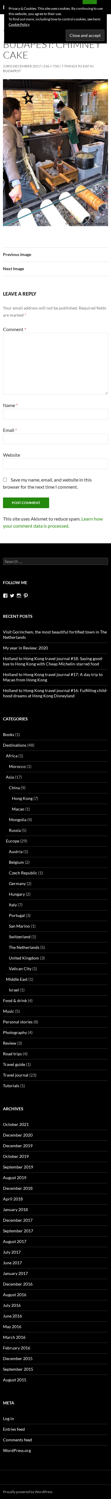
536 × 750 (51, 66)
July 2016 (12, 1305)
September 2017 (18, 1230)
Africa (11, 755)
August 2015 (14, 1379)
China (14, 787)
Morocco (17, 766)
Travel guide (14, 1064)
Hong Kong (22, 798)
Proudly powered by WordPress (27, 1492)
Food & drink (15, 1000)
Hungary (17, 894)
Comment (14, 329)
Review (9, 1043)
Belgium (16, 862)
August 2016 (14, 1294)
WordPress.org (17, 1450)
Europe (12, 840)
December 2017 (18, 1220)
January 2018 (15, 1209)
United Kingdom (24, 957)
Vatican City (20, 968)
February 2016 (16, 1347)
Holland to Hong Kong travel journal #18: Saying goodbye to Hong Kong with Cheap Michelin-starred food (53, 661)
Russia (15, 830)
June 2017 (12, 1262)
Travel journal (15, 1074)
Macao (18, 808)
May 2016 (12, 1326)
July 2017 (12, 1252)
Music (8, 1011)
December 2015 (18, 1358)
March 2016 (14, 1337)
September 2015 (18, 1369)
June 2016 (12, 1315)
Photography (15, 1032)
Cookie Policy (19, 24)
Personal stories (18, 1021)
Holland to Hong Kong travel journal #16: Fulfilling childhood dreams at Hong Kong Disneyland (55, 693)
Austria (15, 851)
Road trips (12, 1053)
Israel (14, 989)
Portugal (17, 915)
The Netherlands (24, 947)
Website (11, 455)
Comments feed (17, 1439)
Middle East (17, 979)
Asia (10, 777)
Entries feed (14, 1429)
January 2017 (15, 1273)
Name (10, 405)
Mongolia (17, 819)
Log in (8, 1418)
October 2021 (16, 1124)
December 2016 (18, 1283)
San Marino (19, 925)
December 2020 (18, 1134)
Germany (17, 883)
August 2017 (14, 1241)
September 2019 (18, 1166)
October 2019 (16, 1156)
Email (10, 430)
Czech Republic (23, 872)
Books (8, 734)
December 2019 (18, 1145)
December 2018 (18, 1188)
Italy (13, 904)
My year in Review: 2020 (25, 647)
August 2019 (14, 1177)
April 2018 (13, 1198)
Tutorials (11, 1085)
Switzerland (19, 936)
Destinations (14, 745)
